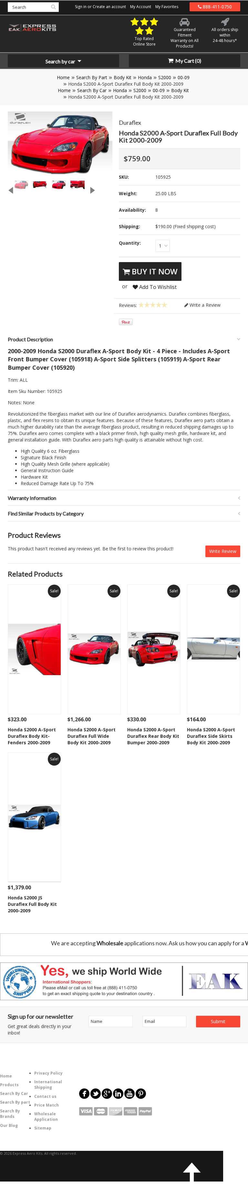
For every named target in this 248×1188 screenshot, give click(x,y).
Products (9, 1084)
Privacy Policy (48, 1073)
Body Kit (122, 77)
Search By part (15, 1102)
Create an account (109, 6)
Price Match (46, 1105)
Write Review (222, 551)
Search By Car (92, 90)
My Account (140, 6)
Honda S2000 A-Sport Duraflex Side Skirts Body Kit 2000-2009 (211, 736)
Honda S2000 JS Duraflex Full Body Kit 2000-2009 (32, 904)
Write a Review (204, 305)
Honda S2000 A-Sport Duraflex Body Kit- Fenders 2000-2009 (32, 736)
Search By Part (91, 77)
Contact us (45, 1096)
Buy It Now (154, 271)
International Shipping (48, 1084)
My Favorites (166, 6)
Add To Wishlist (157, 287)
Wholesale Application (46, 1116)
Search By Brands (10, 1113)
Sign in (81, 6)
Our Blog (9, 1125)
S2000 (164, 77)
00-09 (184, 77)
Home (63, 77)
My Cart (187, 61)
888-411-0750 (217, 7)
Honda (145, 77)
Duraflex (130, 122)
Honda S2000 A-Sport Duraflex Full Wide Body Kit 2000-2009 (91, 736)
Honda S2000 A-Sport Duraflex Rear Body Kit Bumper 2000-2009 (153, 736)
